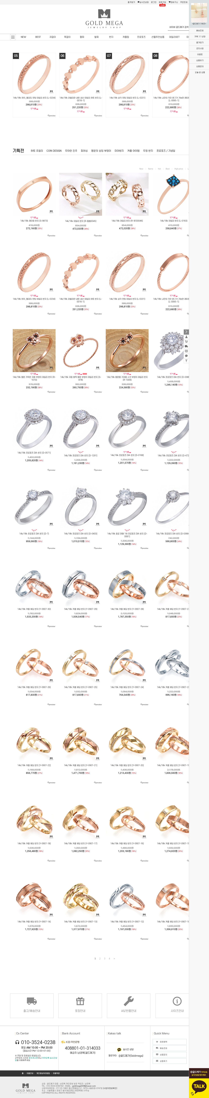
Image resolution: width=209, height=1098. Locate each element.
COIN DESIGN (54, 151)
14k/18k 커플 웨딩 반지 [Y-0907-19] (173, 765)
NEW (23, 37)
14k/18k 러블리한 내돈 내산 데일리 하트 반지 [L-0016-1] (80, 300)
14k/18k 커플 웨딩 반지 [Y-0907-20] (127, 765)
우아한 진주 (71, 151)
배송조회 (200, 31)
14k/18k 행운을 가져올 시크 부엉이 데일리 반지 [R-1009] (127, 378)
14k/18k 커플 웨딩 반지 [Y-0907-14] (34, 922)
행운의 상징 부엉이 (101, 151)
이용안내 (30, 1073)
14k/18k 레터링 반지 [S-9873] (34, 98)
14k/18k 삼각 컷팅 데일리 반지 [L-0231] (127, 299)
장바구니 (174, 2)
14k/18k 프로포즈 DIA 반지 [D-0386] (173, 377)
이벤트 (200, 54)
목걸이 (67, 37)
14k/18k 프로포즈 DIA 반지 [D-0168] (127, 455)
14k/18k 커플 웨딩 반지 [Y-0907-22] (34, 765)
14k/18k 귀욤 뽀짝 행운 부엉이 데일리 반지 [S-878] (80, 378)
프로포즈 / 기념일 (166, 151)
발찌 (96, 37)
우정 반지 (148, 151)
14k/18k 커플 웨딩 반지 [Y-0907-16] (127, 843)
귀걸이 (52, 37)
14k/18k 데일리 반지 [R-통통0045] (81, 98)
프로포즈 (141, 37)
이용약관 (56, 1073)
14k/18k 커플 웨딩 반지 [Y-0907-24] (127, 687)
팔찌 (82, 37)
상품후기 (200, 60)
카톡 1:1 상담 (199, 37)
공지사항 (200, 48)
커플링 (126, 37)
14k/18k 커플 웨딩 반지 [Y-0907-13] (80, 922)
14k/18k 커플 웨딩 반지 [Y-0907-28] (127, 609)
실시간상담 (144, 2)
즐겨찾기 (131, 2)
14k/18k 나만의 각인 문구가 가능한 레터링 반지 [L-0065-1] (173, 300)
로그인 (154, 2)
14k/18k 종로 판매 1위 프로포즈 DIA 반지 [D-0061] (127, 535)
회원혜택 (163, 1042)
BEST (38, 37)
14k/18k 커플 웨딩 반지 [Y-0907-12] (127, 922)
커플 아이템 (133, 151)
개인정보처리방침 (43, 1073)
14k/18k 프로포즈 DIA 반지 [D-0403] (80, 534)
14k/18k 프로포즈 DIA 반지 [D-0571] (34, 453)
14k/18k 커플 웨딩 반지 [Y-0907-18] (34, 843)
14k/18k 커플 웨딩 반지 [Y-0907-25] (80, 687)
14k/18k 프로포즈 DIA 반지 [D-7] (34, 534)
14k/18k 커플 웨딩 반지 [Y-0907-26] (34, 687)
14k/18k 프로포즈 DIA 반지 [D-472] (174, 455)
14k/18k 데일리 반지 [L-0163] (174, 98)
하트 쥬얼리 (37, 151)
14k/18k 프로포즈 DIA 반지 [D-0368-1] (173, 534)
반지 (111, 37)
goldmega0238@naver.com (84, 1086)
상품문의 (200, 66)
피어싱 (84, 151)
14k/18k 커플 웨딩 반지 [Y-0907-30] (34, 609)
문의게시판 (33, 1058)
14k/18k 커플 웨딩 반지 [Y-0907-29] (80, 609)
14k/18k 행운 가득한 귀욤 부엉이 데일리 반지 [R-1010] (34, 378)
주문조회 (184, 2)
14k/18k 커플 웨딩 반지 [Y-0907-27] (173, 609)
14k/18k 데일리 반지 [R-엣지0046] (127, 98)
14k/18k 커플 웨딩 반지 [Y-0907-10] (173, 922)
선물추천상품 (157, 37)
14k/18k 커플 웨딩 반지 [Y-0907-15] (173, 843)
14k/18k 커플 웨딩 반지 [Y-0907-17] (80, 843)
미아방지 (119, 151)
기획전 (18, 151)
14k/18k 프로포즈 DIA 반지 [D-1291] (80, 455)
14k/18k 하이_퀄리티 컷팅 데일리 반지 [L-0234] (34, 299)
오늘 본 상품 (200, 72)
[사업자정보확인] (110, 1088)
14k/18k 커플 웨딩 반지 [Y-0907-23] (173, 687)
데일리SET (174, 37)
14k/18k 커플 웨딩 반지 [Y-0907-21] (80, 765)
